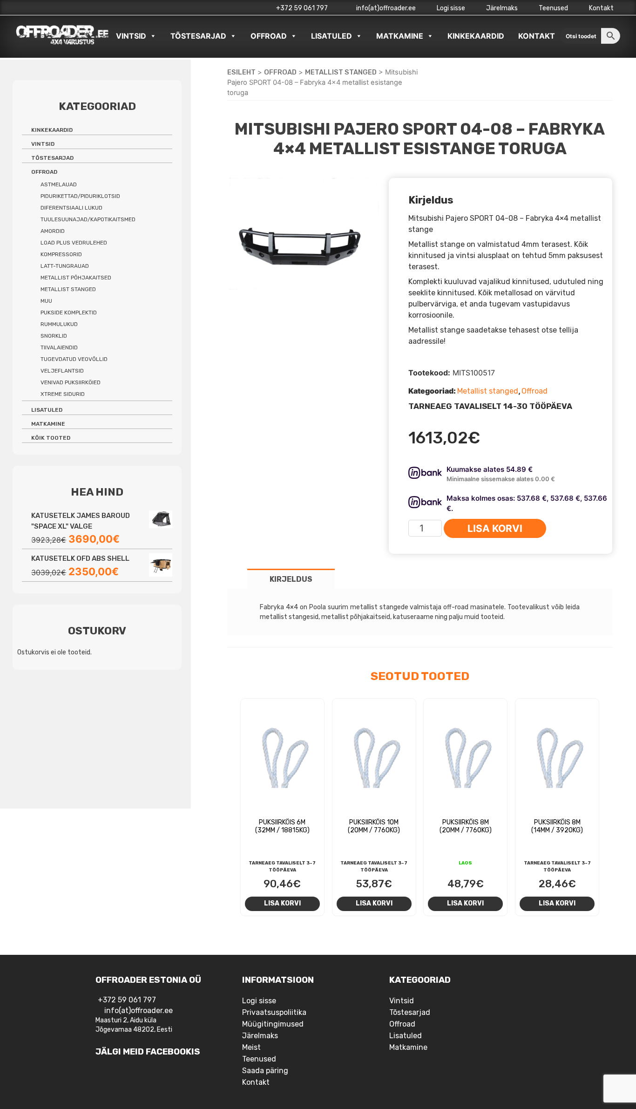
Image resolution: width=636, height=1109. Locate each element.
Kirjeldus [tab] (291, 579)
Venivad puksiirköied (71, 382)
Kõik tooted (50, 438)
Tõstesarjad (198, 36)
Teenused (553, 8)
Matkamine (399, 36)
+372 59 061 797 (302, 8)
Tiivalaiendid (59, 347)
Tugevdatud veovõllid (74, 359)
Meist (251, 1047)
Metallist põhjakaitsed (76, 277)
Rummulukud (59, 324)
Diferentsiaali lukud (71, 207)
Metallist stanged (341, 72)
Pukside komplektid (69, 312)
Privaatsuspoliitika (274, 1012)
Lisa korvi (494, 528)
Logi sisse (451, 8)
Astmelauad (59, 184)
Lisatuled (331, 36)
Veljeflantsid (62, 370)
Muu (46, 301)
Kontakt (601, 8)
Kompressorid (61, 254)
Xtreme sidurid (63, 394)
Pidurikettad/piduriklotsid (80, 196)
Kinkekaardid (475, 36)
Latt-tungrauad (65, 266)
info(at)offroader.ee (385, 8)
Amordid (53, 231)
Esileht (241, 72)
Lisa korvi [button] (282, 903)
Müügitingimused (273, 1024)
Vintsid (131, 36)
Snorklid (54, 336)
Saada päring (265, 1070)
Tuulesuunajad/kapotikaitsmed (88, 219)
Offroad (268, 36)
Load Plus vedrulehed (74, 242)
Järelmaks (502, 8)
